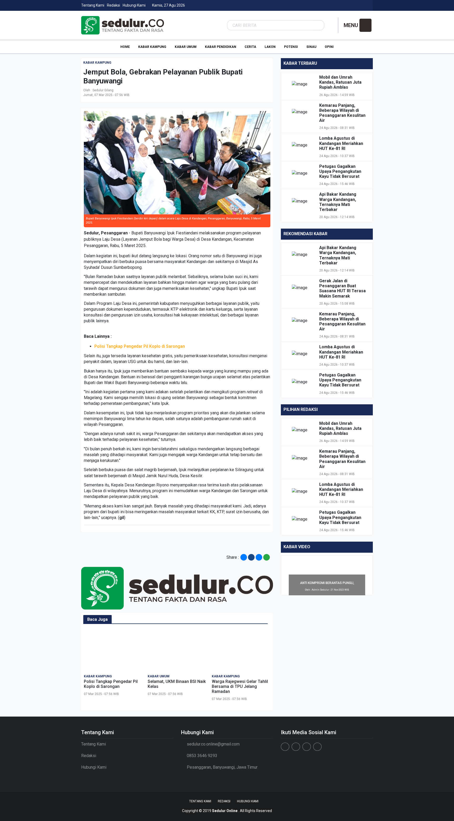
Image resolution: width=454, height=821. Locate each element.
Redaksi (113, 5)
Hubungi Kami (134, 5)
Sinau (311, 47)
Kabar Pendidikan (220, 47)
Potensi (291, 47)
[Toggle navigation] (365, 25)
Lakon (270, 47)
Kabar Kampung (152, 47)
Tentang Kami (92, 5)
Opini (329, 47)
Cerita (250, 47)
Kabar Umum (186, 47)
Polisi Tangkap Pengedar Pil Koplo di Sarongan (139, 346)
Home (125, 47)
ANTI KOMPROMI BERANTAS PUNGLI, (327, 583)
